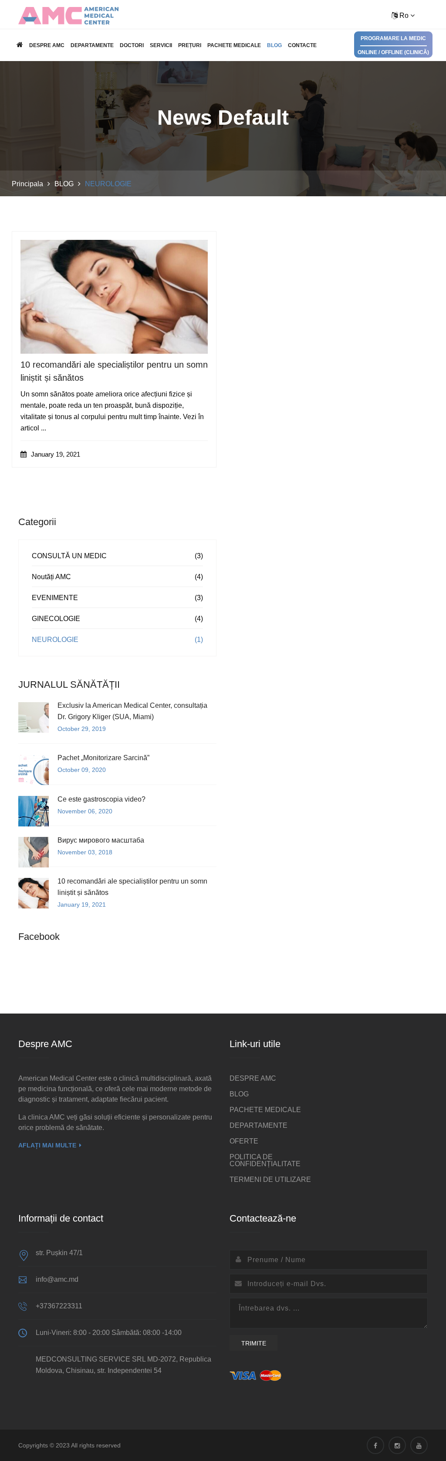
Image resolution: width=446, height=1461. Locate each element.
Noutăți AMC (51, 576)
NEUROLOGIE (55, 639)
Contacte (302, 45)
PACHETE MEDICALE (234, 45)
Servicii (161, 45)
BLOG (274, 45)
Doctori (132, 45)
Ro (404, 15)
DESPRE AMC (46, 45)
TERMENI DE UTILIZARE (270, 1179)
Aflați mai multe (47, 1145)
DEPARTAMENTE (92, 45)
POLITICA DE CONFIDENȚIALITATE (265, 1160)
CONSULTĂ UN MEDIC (69, 556)
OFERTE (244, 1141)
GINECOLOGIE (56, 618)
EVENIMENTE (55, 597)
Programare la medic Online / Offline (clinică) (393, 45)
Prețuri (189, 45)
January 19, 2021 (54, 454)
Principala (27, 184)
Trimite (253, 1343)
